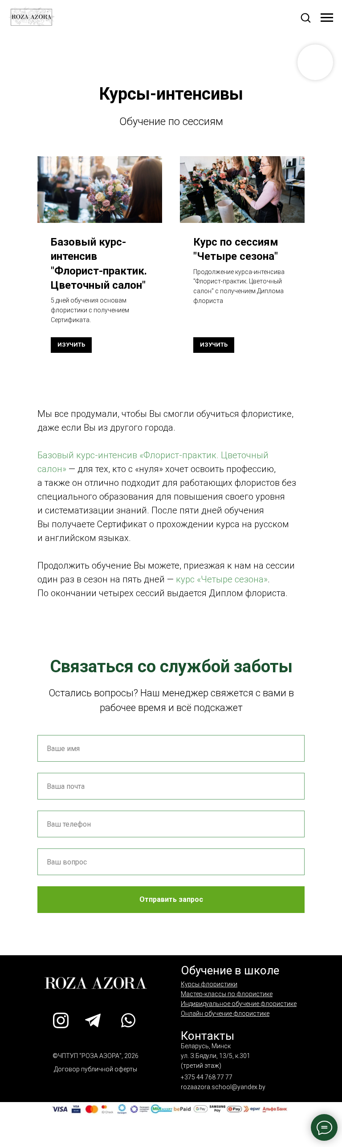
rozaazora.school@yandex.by (223, 1086)
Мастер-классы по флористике (227, 994)
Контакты (207, 1035)
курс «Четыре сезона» (222, 579)
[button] (305, 17)
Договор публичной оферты (95, 1069)
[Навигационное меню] (327, 17)
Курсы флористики (209, 984)
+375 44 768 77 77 (206, 1077)
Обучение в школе (230, 970)
